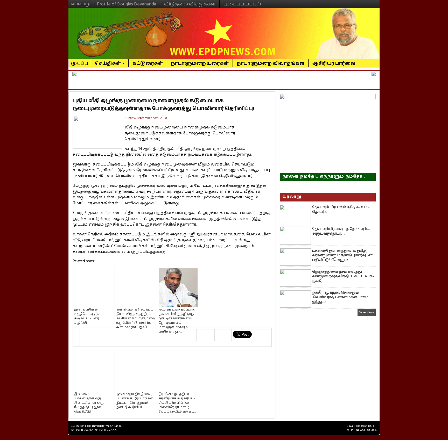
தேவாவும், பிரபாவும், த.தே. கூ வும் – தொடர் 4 (340, 209)
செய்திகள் (108, 63)
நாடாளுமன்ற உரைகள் (200, 63)
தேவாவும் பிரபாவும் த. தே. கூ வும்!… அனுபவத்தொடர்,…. (341, 231)
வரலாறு (80, 2)
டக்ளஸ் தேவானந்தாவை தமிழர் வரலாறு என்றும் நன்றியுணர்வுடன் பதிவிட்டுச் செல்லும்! (342, 255)
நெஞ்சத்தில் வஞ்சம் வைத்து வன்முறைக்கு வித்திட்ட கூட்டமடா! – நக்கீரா (343, 276)
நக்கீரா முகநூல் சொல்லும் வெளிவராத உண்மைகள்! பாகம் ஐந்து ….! (340, 297)
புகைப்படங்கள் (242, 4)
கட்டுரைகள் (147, 63)
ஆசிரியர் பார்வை (333, 63)
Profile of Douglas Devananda (126, 4)
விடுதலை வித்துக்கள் (189, 4)
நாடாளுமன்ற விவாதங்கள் (270, 63)
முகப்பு (79, 61)
